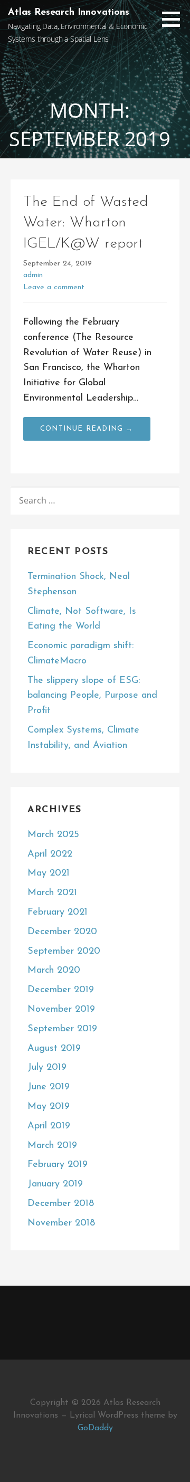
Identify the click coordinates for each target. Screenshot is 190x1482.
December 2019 (60, 990)
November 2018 (61, 1223)
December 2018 (60, 1204)
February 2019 (57, 1165)
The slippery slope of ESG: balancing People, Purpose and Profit (92, 696)
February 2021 (57, 912)
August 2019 (54, 1048)
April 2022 (49, 854)
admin (33, 275)
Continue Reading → (87, 428)
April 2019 (48, 1126)
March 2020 (53, 970)
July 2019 (46, 1067)
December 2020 (62, 932)
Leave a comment (53, 287)
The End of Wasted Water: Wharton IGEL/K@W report (85, 223)
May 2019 (48, 1107)
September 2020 (63, 951)
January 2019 (55, 1184)
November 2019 (61, 1009)
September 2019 (62, 1029)
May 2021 (48, 873)
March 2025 (53, 835)
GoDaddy (95, 1428)
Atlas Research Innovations (68, 12)
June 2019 (48, 1087)
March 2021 (52, 893)
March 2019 (52, 1146)
